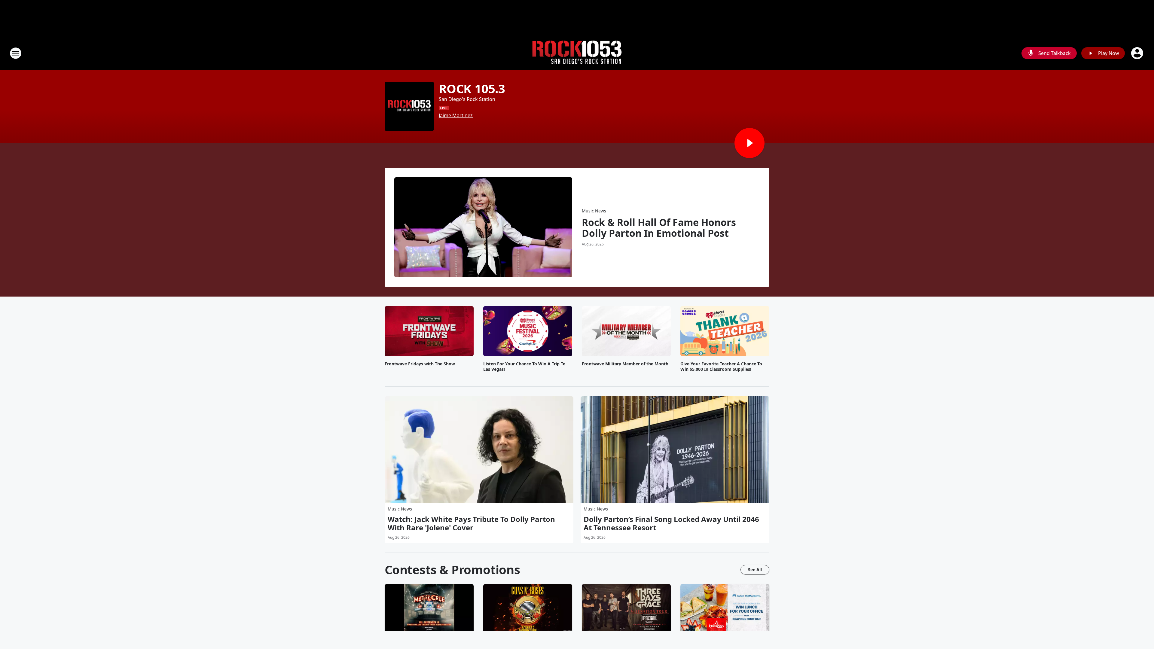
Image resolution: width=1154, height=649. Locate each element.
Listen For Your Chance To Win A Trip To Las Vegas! (524, 366)
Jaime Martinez (456, 115)
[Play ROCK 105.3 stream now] (409, 106)
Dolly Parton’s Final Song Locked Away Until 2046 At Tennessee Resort (671, 523)
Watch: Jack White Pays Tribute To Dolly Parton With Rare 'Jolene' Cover (471, 523)
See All (755, 569)
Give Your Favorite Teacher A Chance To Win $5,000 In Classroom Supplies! (721, 366)
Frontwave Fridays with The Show (420, 364)
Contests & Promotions (452, 569)
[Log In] (1137, 53)
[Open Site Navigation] (16, 53)
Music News (594, 211)
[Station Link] (577, 53)
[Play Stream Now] (749, 143)
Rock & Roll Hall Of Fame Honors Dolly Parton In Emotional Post (659, 228)
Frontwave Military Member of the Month (625, 364)
